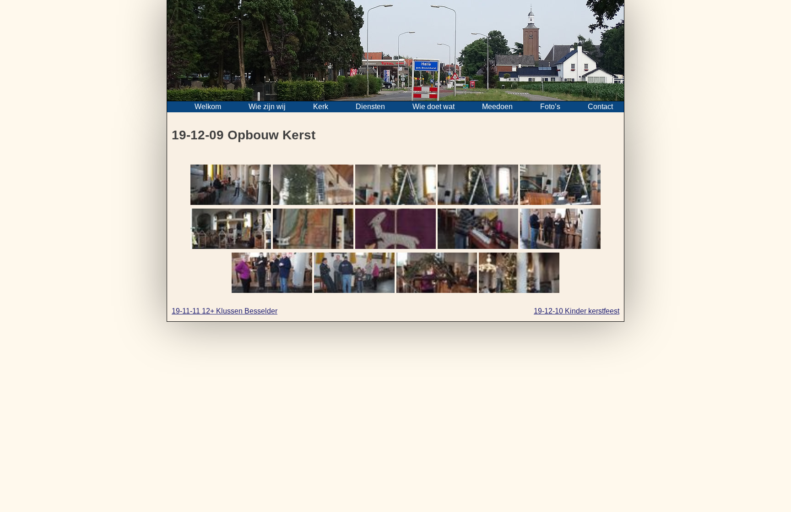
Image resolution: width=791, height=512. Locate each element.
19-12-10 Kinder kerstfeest (576, 311)
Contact (600, 106)
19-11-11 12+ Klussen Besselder (224, 311)
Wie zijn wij (267, 106)
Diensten (370, 106)
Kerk (320, 106)
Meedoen (497, 106)
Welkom (208, 106)
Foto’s (550, 106)
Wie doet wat (433, 106)
